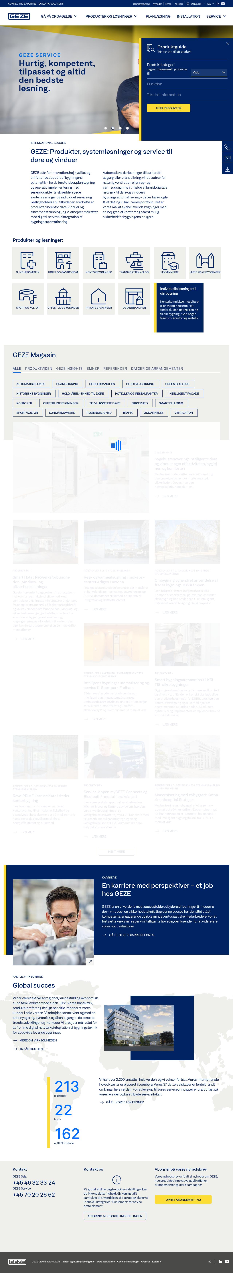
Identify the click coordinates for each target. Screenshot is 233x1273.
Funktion (154, 84)
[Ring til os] (227, 147)
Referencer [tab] (115, 368)
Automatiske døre (30, 384)
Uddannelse (153, 412)
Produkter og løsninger (109, 16)
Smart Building (171, 403)
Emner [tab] (93, 368)
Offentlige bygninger (60, 403)
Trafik (128, 412)
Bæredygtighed (141, 3)
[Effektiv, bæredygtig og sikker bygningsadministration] (116, 79)
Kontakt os (93, 1169)
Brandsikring (67, 384)
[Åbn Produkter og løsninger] (135, 16)
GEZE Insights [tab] (69, 368)
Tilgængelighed (99, 412)
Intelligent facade (184, 393)
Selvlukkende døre (105, 403)
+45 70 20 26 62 (34, 1194)
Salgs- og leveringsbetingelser (78, 1261)
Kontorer (24, 403)
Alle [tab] (17, 368)
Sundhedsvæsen (62, 412)
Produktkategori (161, 64)
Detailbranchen (102, 384)
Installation (188, 16)
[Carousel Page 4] (127, 128)
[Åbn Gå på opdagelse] (75, 16)
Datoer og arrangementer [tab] (157, 368)
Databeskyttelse (106, 1261)
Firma (168, 3)
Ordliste (145, 1261)
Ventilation (183, 412)
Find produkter (168, 108)
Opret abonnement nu (183, 1199)
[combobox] (209, 72)
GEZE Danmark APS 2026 (46, 1261)
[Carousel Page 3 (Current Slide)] (120, 128)
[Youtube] (223, 3)
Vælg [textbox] (196, 72)
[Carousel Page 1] (105, 128)
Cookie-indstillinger (128, 1261)
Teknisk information (164, 94)
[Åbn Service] (224, 16)
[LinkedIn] (218, 3)
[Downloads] (227, 169)
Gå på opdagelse (56, 16)
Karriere (179, 3)
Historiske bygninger (33, 393)
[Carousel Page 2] (112, 128)
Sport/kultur (27, 412)
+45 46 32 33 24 (34, 1182)
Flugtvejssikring (140, 384)
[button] (195, 4)
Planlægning (158, 16)
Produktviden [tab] (38, 368)
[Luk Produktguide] (228, 44)
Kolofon (156, 1261)
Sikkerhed (139, 403)
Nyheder (157, 3)
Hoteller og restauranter (136, 393)
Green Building (177, 384)
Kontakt (20, 1169)
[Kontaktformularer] (227, 158)
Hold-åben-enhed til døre (83, 393)
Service (213, 16)
